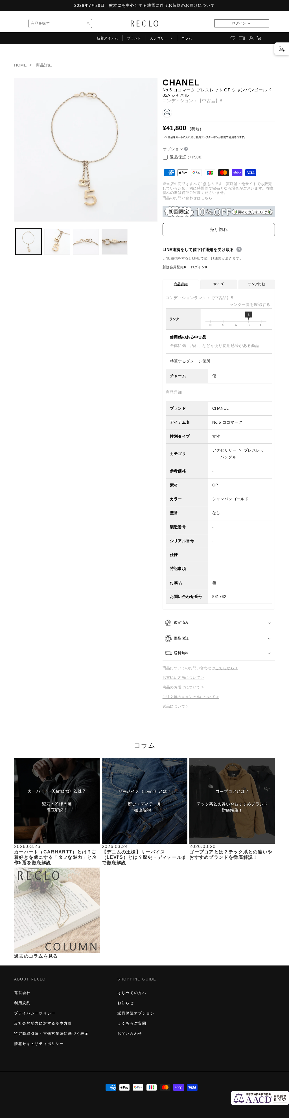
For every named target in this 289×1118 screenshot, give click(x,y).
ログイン (239, 23)
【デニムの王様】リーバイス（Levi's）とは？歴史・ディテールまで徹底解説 (144, 857)
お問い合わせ (129, 1033)
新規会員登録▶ (175, 267)
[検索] (88, 23)
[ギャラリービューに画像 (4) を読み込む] (115, 242)
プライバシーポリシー (35, 1013)
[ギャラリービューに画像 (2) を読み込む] (57, 242)
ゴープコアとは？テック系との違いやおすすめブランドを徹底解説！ (230, 854)
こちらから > (226, 668)
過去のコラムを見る (36, 956)
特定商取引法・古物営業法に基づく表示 (51, 1033)
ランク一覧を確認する (249, 304)
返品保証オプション (136, 1013)
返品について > (176, 706)
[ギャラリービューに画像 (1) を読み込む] (28, 242)
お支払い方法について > (183, 677)
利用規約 (22, 1003)
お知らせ (125, 1003)
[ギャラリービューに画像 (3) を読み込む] (86, 242)
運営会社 (22, 993)
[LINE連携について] (239, 249)
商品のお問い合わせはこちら (188, 198)
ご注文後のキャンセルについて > (191, 697)
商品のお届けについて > (183, 687)
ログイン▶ (200, 267)
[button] (161, 38)
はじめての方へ (131, 993)
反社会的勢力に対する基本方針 (43, 1023)
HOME (20, 65)
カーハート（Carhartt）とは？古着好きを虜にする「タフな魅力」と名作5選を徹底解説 (55, 857)
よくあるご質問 (131, 1023)
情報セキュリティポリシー (39, 1044)
